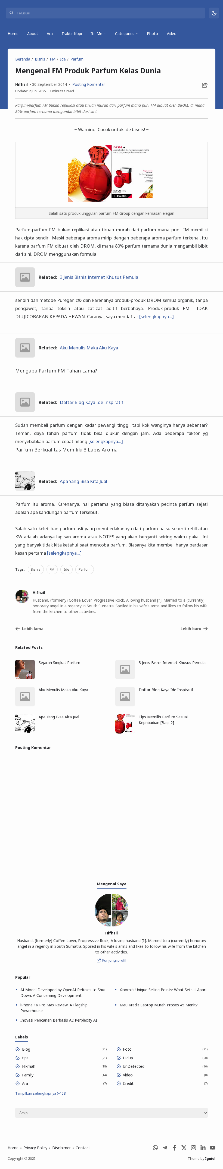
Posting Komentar (88, 84)
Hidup (128, 1057)
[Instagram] (193, 1149)
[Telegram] (165, 1149)
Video (171, 33)
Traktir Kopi (71, 33)
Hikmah (28, 1066)
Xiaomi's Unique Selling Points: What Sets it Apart (163, 989)
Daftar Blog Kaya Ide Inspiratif (91, 402)
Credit (128, 1083)
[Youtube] (212, 1149)
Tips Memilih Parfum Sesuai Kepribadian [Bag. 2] (163, 719)
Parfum (85, 569)
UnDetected (133, 1066)
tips (25, 1057)
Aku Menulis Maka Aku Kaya (89, 348)
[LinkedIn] (203, 1149)
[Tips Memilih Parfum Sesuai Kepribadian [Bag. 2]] (125, 732)
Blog (26, 1049)
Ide (66, 569)
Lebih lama (33, 628)
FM (52, 569)
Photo (152, 33)
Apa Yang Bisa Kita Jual (83, 481)
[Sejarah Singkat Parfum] (25, 677)
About (32, 33)
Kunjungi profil (114, 960)
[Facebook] (174, 1149)
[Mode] (214, 13)
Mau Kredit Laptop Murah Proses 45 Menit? (159, 1004)
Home (13, 33)
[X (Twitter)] (184, 1149)
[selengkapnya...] (156, 316)
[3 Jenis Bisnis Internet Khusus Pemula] (25, 285)
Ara (50, 33)
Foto (127, 1049)
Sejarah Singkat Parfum (59, 662)
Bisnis (36, 569)
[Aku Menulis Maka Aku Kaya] (25, 356)
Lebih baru (191, 628)
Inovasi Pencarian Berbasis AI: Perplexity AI (58, 1020)
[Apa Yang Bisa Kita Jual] (25, 489)
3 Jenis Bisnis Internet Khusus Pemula (99, 277)
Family (27, 1075)
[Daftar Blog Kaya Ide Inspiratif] (25, 410)
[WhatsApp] (155, 1149)
